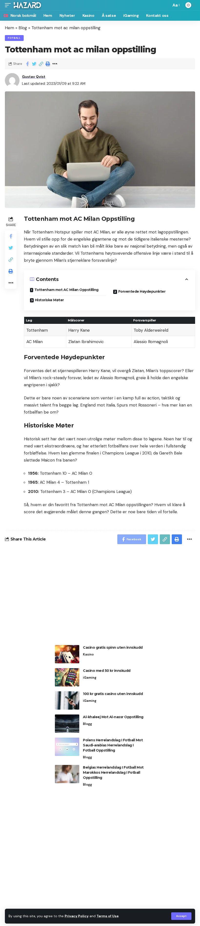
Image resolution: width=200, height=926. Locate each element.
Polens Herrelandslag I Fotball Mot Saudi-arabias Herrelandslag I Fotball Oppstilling (113, 745)
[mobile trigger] (9, 5)
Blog (23, 27)
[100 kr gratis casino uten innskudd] (67, 700)
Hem (9, 27)
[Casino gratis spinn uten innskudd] (67, 654)
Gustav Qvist (33, 76)
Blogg (87, 724)
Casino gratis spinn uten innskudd (113, 647)
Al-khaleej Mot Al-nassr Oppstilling (113, 717)
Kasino (88, 654)
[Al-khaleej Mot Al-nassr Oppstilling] (67, 723)
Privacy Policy (77, 916)
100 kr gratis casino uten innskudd (113, 694)
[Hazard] (27, 5)
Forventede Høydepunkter (142, 291)
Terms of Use (108, 916)
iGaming (89, 677)
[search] (166, 5)
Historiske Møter (49, 300)
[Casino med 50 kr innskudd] (67, 677)
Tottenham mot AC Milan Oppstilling (66, 290)
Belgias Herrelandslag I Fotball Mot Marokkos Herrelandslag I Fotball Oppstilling (113, 772)
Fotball (14, 37)
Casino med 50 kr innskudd (106, 670)
